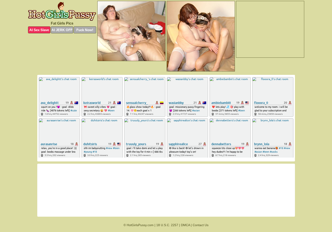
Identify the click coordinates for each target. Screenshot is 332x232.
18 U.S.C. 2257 (167, 225)
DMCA (185, 225)
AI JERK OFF (61, 30)
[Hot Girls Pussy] (62, 11)
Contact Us (200, 225)
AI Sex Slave (39, 30)
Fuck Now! (84, 30)
